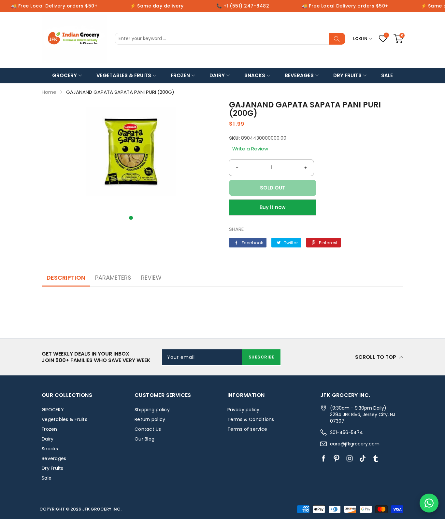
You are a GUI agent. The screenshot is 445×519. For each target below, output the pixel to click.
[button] (131, 217)
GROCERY (64, 75)
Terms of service (247, 429)
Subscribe (261, 357)
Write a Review (250, 148)
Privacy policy (243, 409)
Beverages (299, 75)
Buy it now (272, 207)
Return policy (150, 419)
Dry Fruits (347, 75)
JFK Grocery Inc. (102, 509)
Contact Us (148, 429)
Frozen (180, 75)
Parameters (113, 278)
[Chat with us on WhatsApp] (429, 503)
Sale (387, 75)
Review (151, 278)
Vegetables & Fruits (123, 75)
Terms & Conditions (250, 419)
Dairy (216, 75)
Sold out (272, 187)
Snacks (254, 75)
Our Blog (144, 439)
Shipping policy (152, 409)
